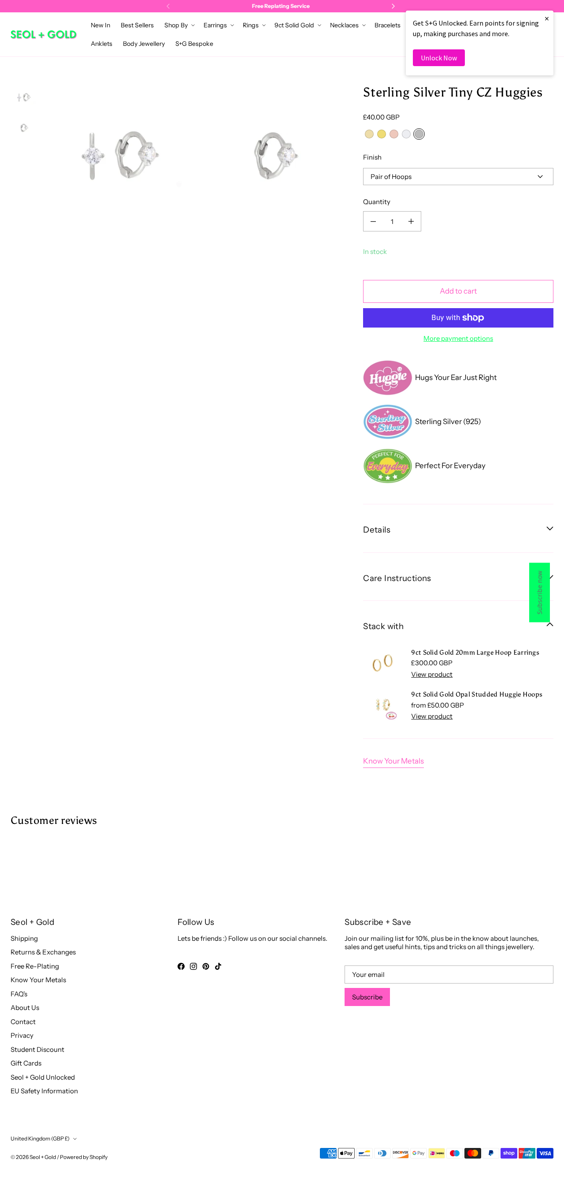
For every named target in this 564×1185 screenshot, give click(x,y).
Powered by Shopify (84, 1157)
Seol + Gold (43, 1157)
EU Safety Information (44, 1091)
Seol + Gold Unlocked (43, 1077)
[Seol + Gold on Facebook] (181, 966)
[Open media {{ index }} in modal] (119, 161)
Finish (372, 157)
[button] (178, 25)
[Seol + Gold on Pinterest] (206, 966)
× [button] (547, 18)
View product (432, 674)
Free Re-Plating (35, 966)
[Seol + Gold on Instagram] (193, 966)
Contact (23, 1021)
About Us (25, 1007)
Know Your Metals (393, 760)
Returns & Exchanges (43, 952)
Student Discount (37, 1049)
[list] (196, 160)
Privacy (22, 1035)
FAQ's (19, 994)
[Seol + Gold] (44, 34)
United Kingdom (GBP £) (40, 1138)
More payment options (458, 338)
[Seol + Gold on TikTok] (218, 966)
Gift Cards (26, 1063)
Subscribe (367, 997)
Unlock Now (439, 57)
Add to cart (458, 291)
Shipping (24, 938)
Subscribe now (539, 593)
